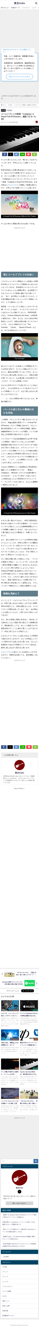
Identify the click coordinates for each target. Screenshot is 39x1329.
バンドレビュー (7, 1286)
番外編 (10, 110)
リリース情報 (6, 1291)
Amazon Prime (13, 185)
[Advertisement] (19, 29)
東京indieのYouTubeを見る (19, 76)
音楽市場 (5, 1310)
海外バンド (6, 1301)
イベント (5, 1271)
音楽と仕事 (6, 1306)
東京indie (19, 773)
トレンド (5, 1276)
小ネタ (4, 1296)
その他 (3, 110)
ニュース (5, 1281)
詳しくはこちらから (19, 1203)
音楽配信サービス (8, 1315)
